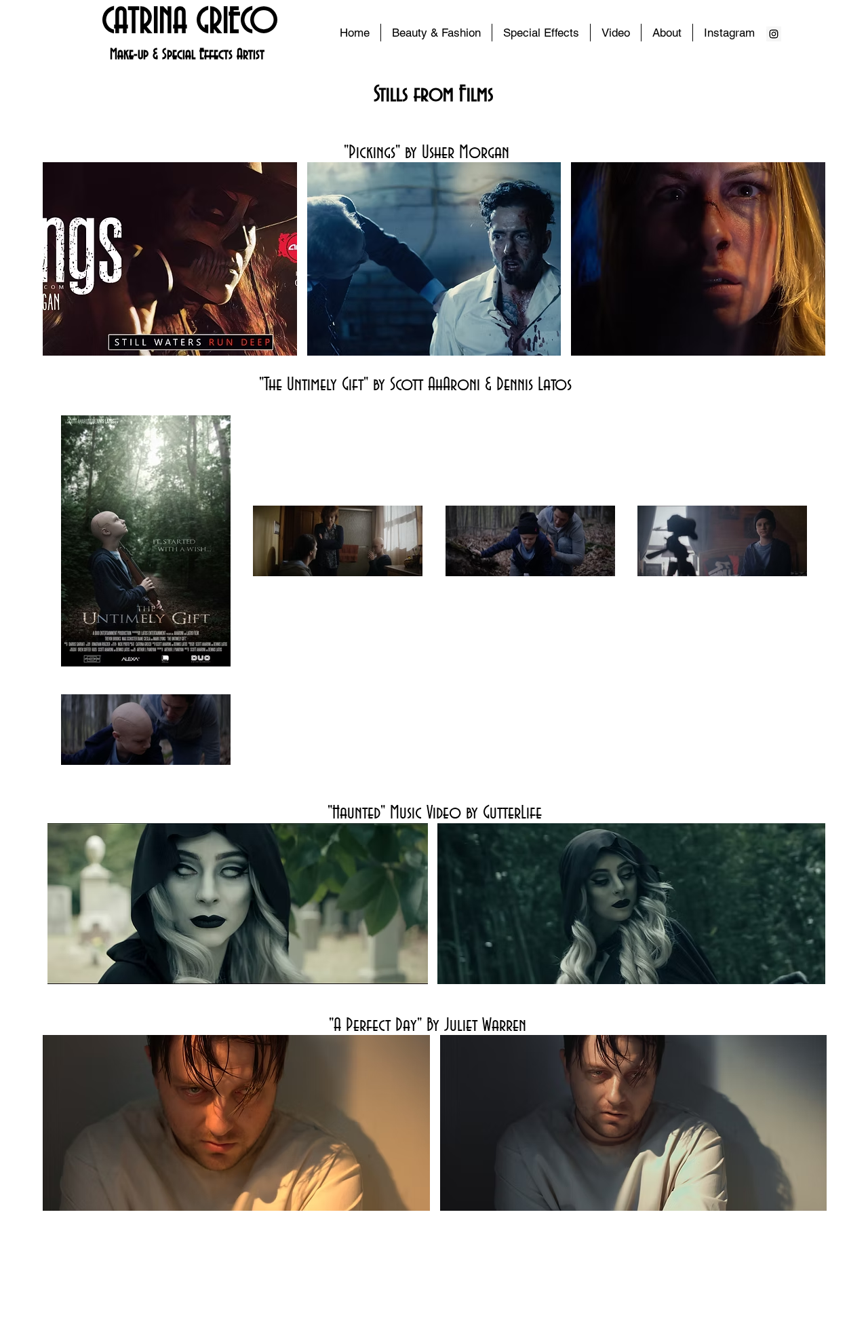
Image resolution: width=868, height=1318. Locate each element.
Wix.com (526, 1265)
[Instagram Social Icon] (773, 33)
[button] (541, 32)
